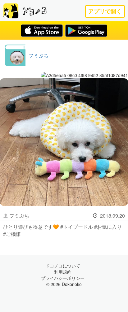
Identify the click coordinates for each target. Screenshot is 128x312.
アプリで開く (105, 11)
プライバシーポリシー (63, 278)
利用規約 (62, 272)
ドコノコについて (62, 265)
